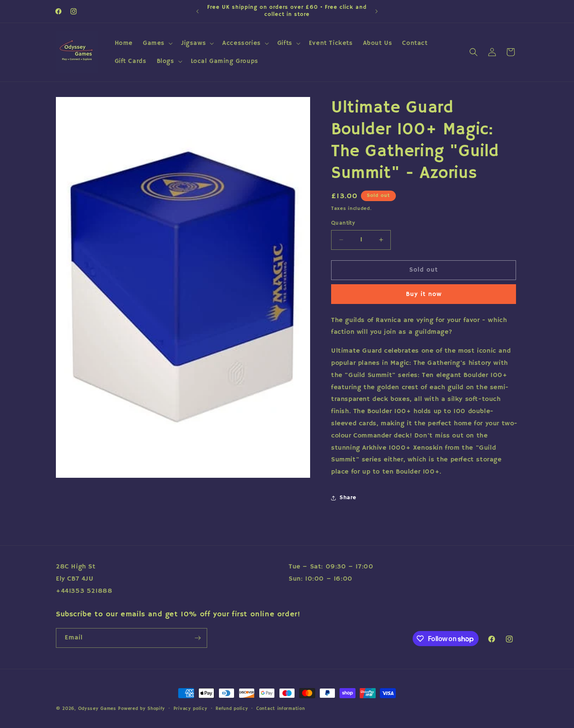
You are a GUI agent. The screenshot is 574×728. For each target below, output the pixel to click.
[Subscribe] (197, 638)
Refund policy (232, 709)
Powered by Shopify (141, 709)
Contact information (280, 709)
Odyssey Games (97, 709)
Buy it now (424, 294)
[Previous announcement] (197, 11)
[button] (157, 43)
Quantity (343, 223)
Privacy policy (191, 709)
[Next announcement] (376, 11)
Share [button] (348, 497)
